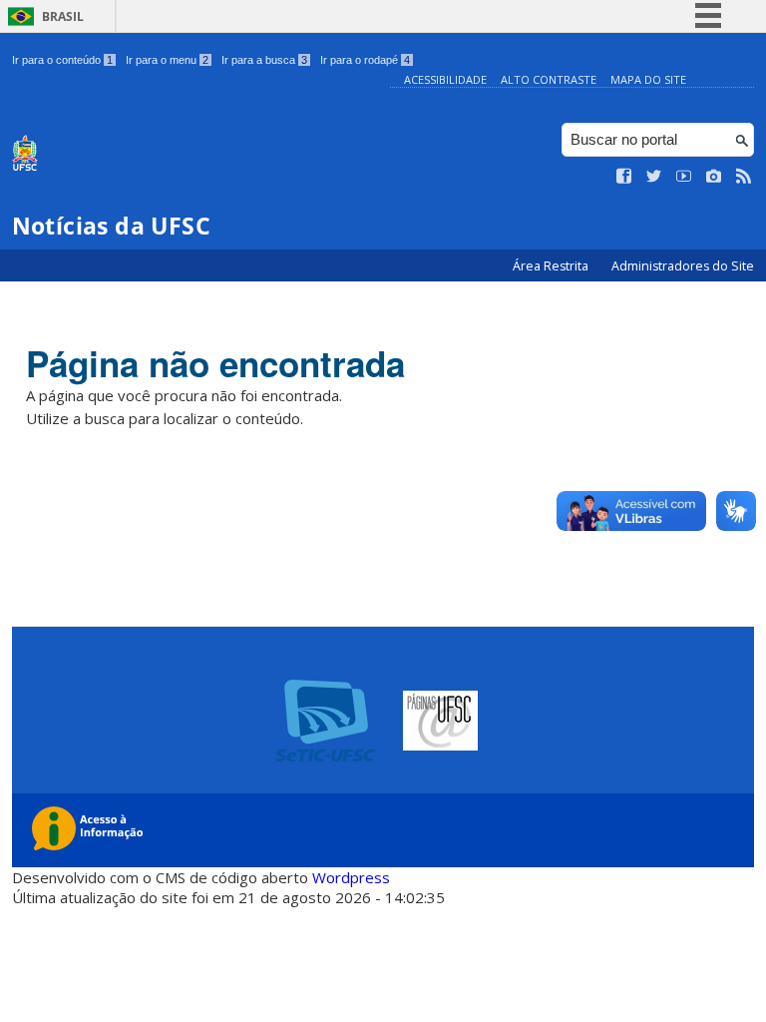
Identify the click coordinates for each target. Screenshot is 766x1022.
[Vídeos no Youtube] (684, 177)
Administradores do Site (682, 265)
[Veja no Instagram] (714, 177)
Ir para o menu (167, 60)
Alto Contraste (548, 79)
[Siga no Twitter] (654, 177)
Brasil (63, 16)
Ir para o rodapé (365, 60)
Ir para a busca (264, 60)
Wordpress (351, 877)
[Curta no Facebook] (624, 177)
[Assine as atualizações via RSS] (744, 177)
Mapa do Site (648, 79)
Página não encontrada (215, 363)
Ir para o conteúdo (62, 60)
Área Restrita (552, 265)
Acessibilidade (445, 79)
